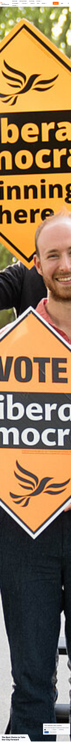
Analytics (54, 729)
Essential (48, 729)
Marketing (61, 729)
